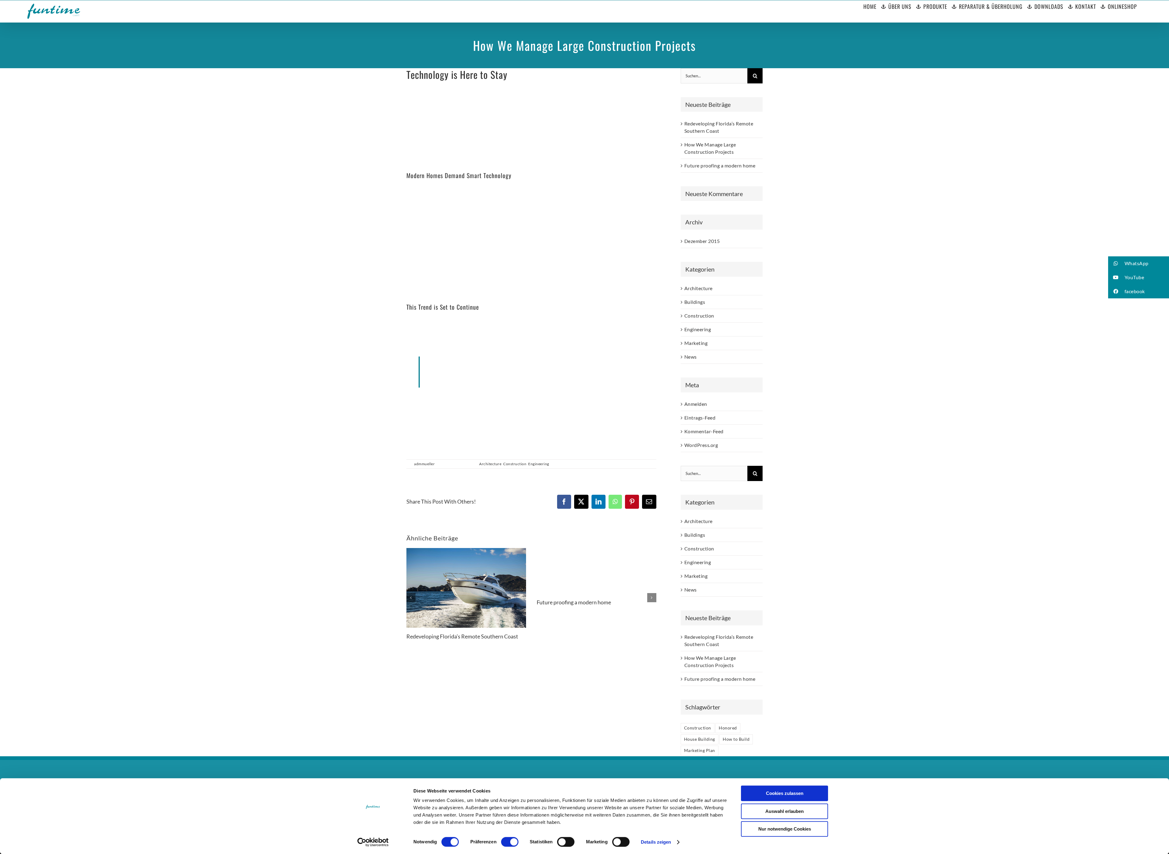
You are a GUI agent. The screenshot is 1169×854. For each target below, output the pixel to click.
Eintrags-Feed (700, 417)
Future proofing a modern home (574, 602)
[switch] (509, 842)
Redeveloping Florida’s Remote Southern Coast (462, 636)
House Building (699, 739)
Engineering (538, 464)
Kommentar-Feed (704, 431)
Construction (514, 464)
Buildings (694, 302)
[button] (1138, 263)
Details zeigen (656, 842)
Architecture (490, 464)
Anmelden (695, 404)
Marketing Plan (699, 750)
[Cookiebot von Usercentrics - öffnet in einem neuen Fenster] (373, 842)
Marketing (696, 343)
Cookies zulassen (784, 793)
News (690, 357)
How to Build (736, 739)
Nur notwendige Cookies (784, 828)
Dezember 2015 (702, 241)
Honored (728, 727)
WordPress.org (701, 445)
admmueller (424, 464)
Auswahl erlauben (784, 811)
